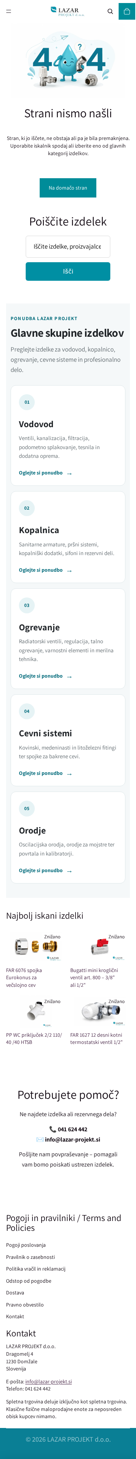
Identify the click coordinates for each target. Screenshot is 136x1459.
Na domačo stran (68, 187)
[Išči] (110, 11)
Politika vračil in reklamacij (35, 1268)
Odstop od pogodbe (28, 1280)
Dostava (15, 1292)
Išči (68, 271)
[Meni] (8, 11)
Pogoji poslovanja (26, 1244)
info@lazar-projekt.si (48, 1381)
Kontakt (15, 1316)
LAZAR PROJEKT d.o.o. (79, 1439)
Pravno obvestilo (25, 1304)
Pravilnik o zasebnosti (30, 1257)
